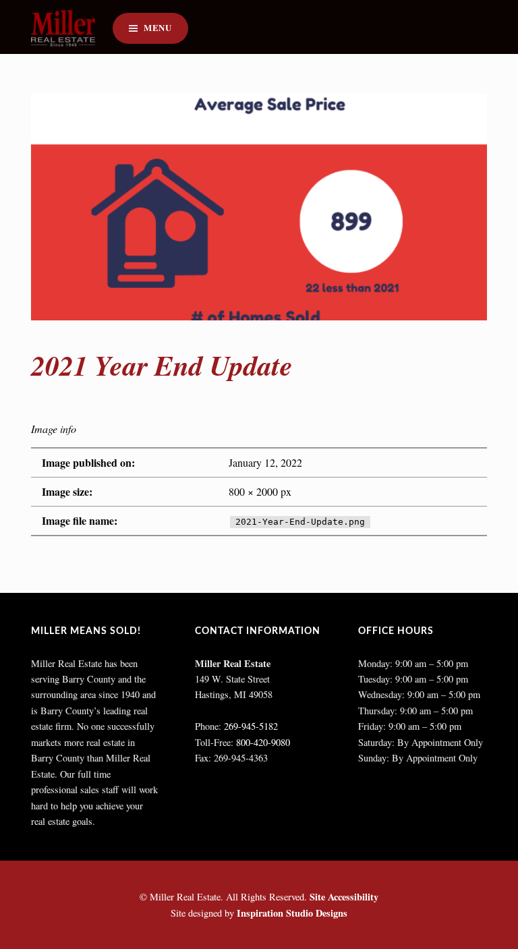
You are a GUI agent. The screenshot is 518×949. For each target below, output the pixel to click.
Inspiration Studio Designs (292, 913)
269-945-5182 (251, 726)
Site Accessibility (344, 897)
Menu (158, 28)
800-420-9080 (263, 742)
